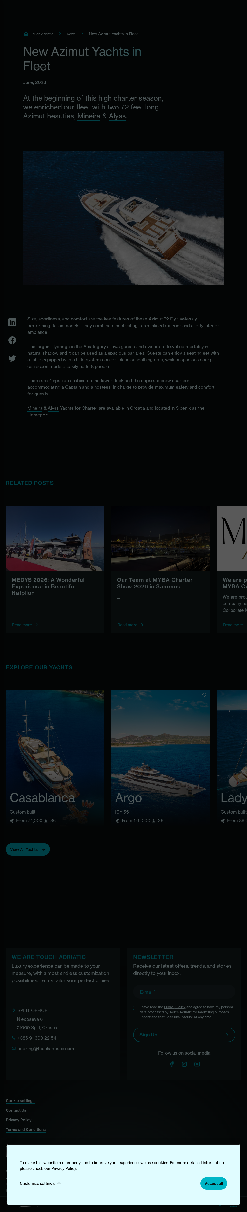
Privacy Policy (63, 1168)
